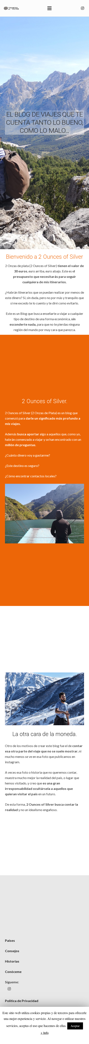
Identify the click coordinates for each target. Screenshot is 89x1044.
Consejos (12, 951)
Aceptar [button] (75, 1026)
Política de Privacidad (21, 1001)
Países (10, 940)
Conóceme (13, 972)
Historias (12, 961)
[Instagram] (82, 8)
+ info (45, 1032)
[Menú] (49, 8)
